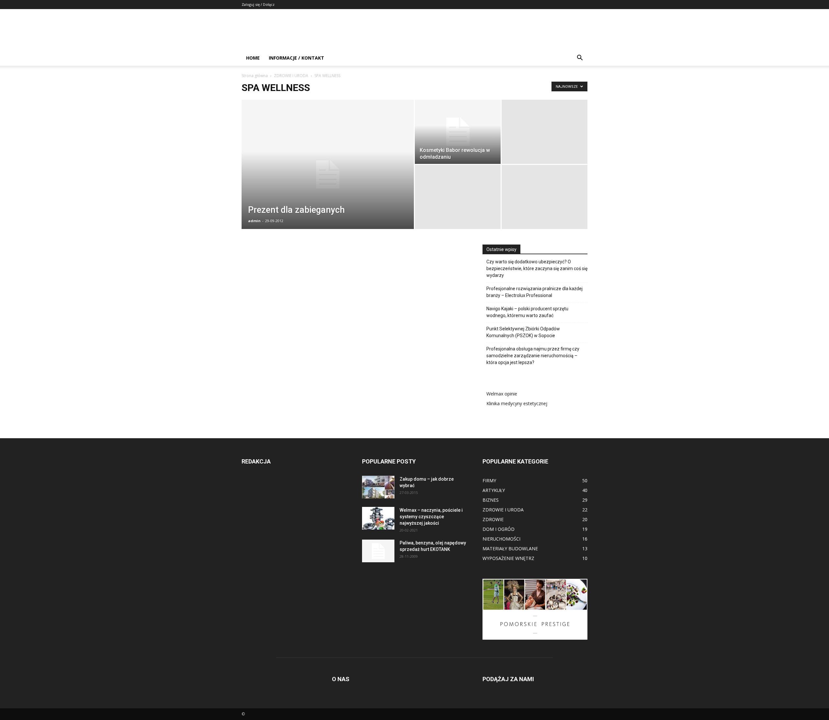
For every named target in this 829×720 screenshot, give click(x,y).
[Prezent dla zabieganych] (328, 174)
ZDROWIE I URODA (291, 75)
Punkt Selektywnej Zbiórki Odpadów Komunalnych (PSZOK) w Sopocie (523, 332)
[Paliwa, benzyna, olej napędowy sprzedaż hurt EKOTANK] (378, 551)
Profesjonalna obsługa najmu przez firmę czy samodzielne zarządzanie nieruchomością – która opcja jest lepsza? (532, 355)
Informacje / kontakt (296, 58)
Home (253, 58)
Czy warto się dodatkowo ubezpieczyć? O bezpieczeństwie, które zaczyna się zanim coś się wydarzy (536, 268)
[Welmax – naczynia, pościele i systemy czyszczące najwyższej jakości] (378, 518)
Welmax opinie (501, 394)
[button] (579, 58)
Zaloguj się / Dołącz (258, 4)
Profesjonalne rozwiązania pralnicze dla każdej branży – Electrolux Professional (534, 292)
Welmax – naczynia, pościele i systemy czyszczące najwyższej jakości (431, 517)
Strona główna (255, 75)
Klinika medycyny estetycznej (516, 403)
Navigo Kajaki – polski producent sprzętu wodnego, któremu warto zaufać (527, 312)
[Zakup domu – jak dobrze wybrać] (378, 487)
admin (254, 220)
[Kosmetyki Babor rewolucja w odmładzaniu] (458, 132)
